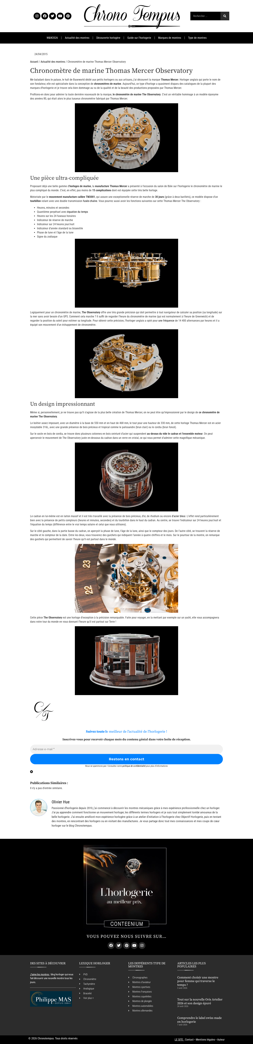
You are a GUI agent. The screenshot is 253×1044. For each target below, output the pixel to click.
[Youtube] (60, 16)
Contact (189, 1039)
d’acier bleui (178, 516)
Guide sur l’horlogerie (139, 37)
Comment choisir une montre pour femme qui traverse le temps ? (197, 981)
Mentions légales (205, 1039)
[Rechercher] (224, 16)
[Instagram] (37, 16)
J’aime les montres (39, 974)
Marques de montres (169, 37)
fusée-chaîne (90, 201)
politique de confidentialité (133, 766)
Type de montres (197, 37)
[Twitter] (52, 16)
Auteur (221, 1039)
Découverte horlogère (108, 37)
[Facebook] (44, 16)
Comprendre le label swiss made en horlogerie (199, 1020)
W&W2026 (52, 37)
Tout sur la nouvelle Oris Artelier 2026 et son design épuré (200, 1001)
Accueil (34, 61)
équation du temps (77, 211)
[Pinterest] (68, 16)
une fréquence (166, 320)
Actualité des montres (77, 37)
